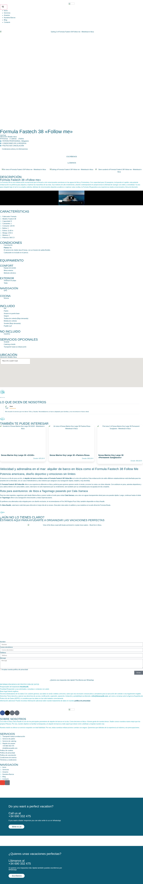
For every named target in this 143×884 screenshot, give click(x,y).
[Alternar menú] (3, 7)
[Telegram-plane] (12, 712)
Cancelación (8, 245)
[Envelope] (2, 782)
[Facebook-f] (2, 712)
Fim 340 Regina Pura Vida (70, 501)
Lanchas (3, 135)
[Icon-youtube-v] (17, 712)
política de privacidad (20, 669)
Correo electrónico (6, 647)
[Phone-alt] (7, 782)
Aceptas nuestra (15, 669)
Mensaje (3, 658)
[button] (15, 149)
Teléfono (3, 652)
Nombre (3, 642)
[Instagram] (7, 712)
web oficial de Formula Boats (100, 505)
